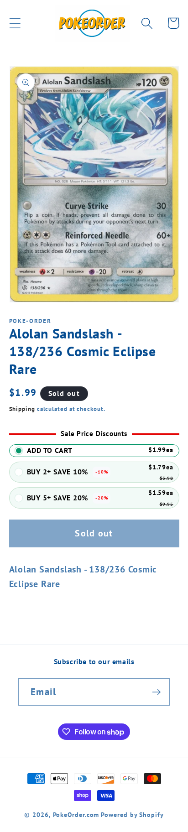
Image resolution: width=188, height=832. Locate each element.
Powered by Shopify (132, 814)
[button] (15, 23)
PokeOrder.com (76, 814)
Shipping (22, 409)
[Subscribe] (156, 692)
